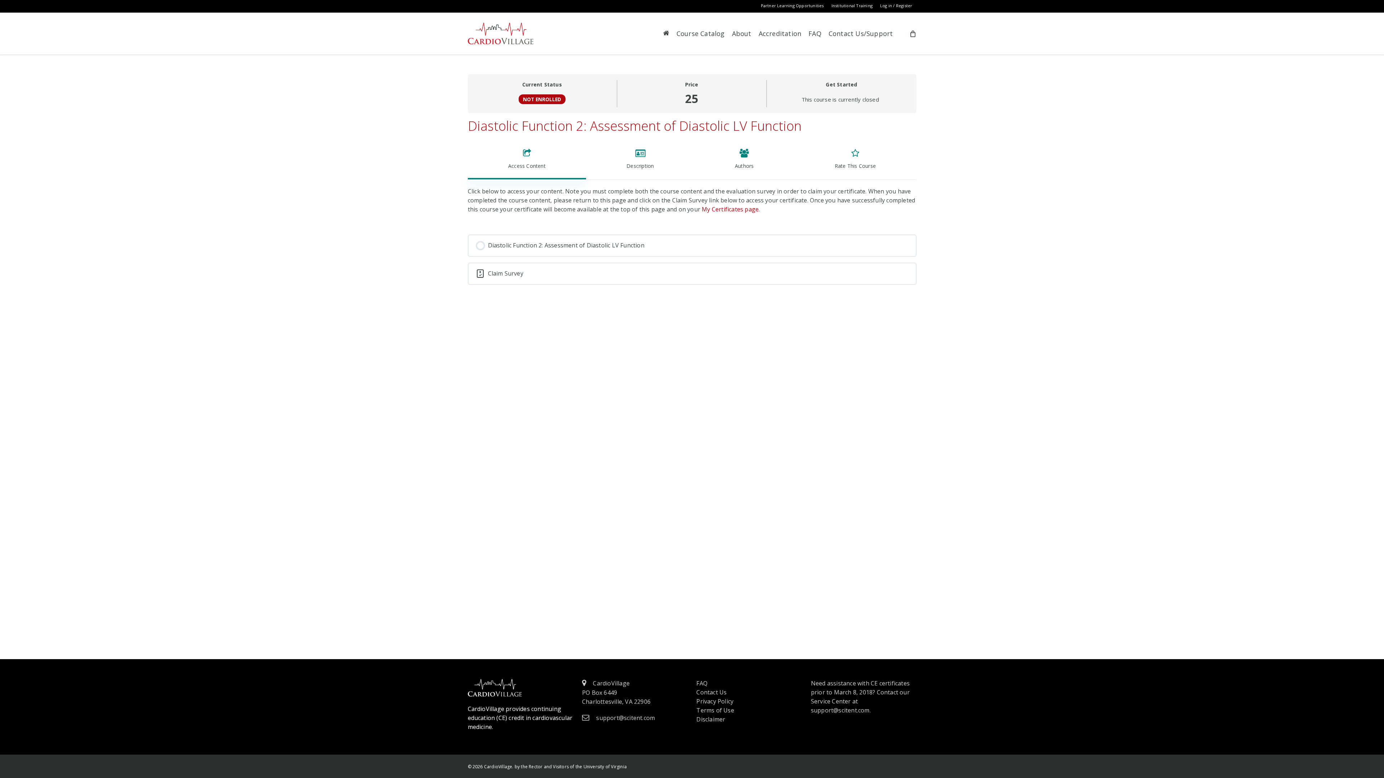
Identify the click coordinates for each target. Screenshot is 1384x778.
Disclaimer (710, 719)
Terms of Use (715, 710)
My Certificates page (730, 209)
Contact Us (711, 692)
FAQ (701, 683)
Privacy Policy (714, 701)
